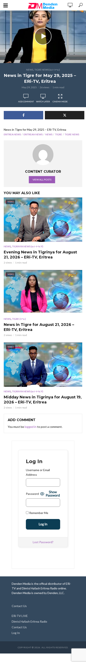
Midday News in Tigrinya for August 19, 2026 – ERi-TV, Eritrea (43, 399)
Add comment (26, 101)
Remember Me (38, 513)
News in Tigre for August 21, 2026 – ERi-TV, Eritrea (39, 327)
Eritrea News (12, 134)
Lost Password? (43, 542)
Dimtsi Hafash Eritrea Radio (29, 621)
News (29, 69)
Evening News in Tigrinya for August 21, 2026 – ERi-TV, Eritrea (40, 255)
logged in (31, 426)
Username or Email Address (38, 472)
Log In (16, 633)
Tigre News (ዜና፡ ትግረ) (47, 69)
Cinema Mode (60, 101)
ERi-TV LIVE (20, 616)
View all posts (42, 179)
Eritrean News (33, 134)
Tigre (58, 134)
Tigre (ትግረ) (19, 318)
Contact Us (19, 606)
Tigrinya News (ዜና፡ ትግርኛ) (27, 246)
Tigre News (72, 134)
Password (32, 493)
